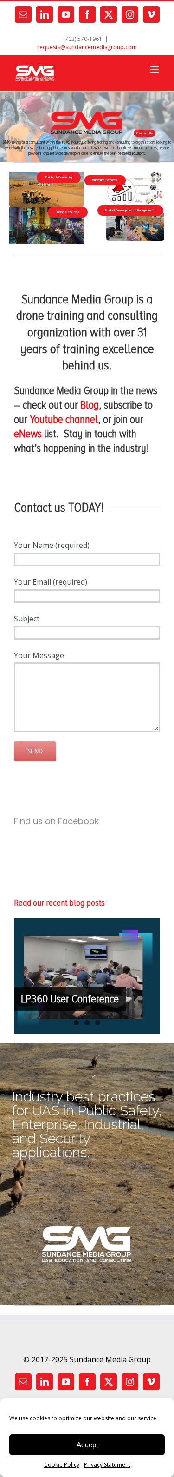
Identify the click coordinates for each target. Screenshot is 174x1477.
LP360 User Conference (70, 999)
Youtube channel (64, 419)
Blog (89, 405)
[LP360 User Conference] (87, 976)
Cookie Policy (61, 1465)
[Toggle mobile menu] (155, 69)
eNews (28, 434)
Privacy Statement (107, 1465)
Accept (87, 1445)
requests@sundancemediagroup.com (87, 47)
